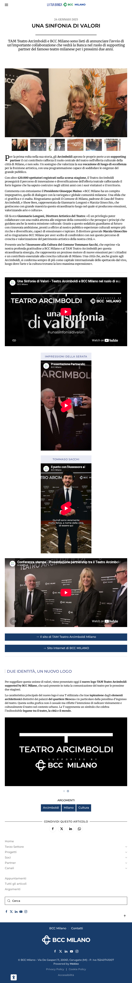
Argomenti (12, 889)
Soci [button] (8, 857)
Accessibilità (66, 975)
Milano (69, 807)
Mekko (74, 963)
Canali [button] (9, 868)
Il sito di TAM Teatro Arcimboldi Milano (68, 637)
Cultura (83, 807)
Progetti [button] (11, 852)
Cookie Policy (77, 969)
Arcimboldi (51, 807)
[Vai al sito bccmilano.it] (66, 939)
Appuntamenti (15, 878)
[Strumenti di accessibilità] (14, 977)
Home (9, 841)
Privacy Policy (56, 969)
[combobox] (66, 901)
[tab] (20, 145)
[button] (6, 5)
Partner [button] (10, 863)
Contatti (77, 928)
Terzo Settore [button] (14, 847)
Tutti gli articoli (16, 884)
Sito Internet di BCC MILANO (68, 648)
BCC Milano (57, 928)
